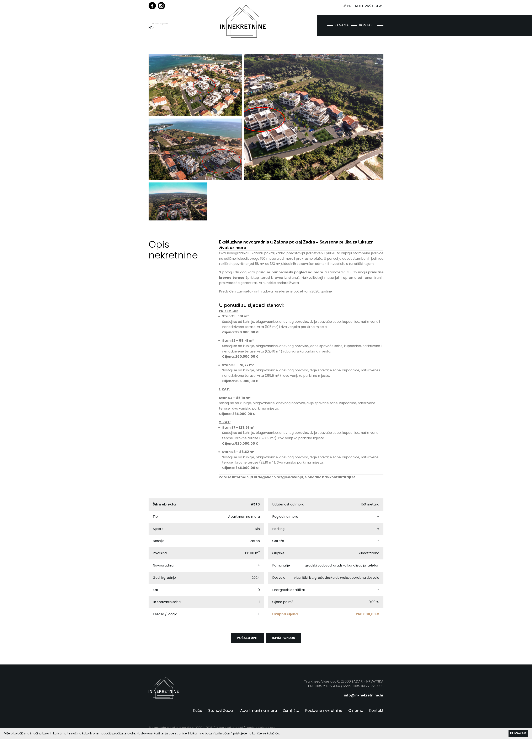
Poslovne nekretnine (323, 710)
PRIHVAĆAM (518, 733)
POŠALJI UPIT (247, 638)
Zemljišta (291, 710)
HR (151, 27)
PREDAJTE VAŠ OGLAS (364, 6)
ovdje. (131, 733)
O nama (355, 710)
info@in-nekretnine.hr (363, 695)
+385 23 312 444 (327, 686)
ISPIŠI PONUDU (283, 638)
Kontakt (376, 710)
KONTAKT (367, 25)
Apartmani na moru (258, 710)
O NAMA (342, 25)
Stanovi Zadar (221, 710)
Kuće (197, 710)
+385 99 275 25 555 (367, 686)
